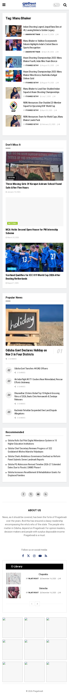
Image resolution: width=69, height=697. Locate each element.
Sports (11, 269)
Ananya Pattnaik (33, 34)
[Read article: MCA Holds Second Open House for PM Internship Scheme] (34, 211)
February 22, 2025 (48, 124)
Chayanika (43, 574)
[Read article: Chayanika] (14, 578)
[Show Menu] (3, 5)
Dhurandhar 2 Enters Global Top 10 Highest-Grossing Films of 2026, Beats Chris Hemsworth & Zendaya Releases (37, 396)
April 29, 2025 (47, 110)
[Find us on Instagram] (34, 556)
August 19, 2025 (48, 83)
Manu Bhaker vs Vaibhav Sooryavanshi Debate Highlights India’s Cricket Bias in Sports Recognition (40, 44)
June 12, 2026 (48, 34)
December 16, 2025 (49, 578)
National (12, 223)
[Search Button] (65, 5)
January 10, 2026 (13, 192)
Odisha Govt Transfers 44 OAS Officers (31, 368)
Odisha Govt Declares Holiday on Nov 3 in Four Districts (26, 352)
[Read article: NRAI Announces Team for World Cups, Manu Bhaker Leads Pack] (14, 121)
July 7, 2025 (46, 96)
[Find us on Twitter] (30, 494)
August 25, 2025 (48, 65)
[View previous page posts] (31, 603)
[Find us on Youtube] (38, 494)
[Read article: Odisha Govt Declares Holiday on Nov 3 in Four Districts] (34, 325)
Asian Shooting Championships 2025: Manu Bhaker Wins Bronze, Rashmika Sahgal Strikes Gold (42, 75)
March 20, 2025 (13, 237)
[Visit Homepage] (29, 5)
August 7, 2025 (13, 283)
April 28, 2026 (48, 52)
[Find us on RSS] (45, 494)
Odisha (11, 178)
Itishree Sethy (32, 65)
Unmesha (43, 588)
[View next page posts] (37, 603)
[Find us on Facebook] (23, 494)
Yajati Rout (33, 578)
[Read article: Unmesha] (14, 592)
